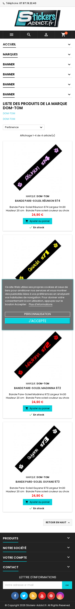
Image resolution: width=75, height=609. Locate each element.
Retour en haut (58, 522)
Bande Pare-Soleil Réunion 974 (37, 201)
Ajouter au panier (37, 221)
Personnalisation (37, 314)
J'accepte (37, 320)
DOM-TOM (9, 113)
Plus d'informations (40, 304)
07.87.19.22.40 (27, 3)
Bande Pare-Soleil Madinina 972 (37, 388)
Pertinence (24, 127)
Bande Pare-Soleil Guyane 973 (38, 482)
